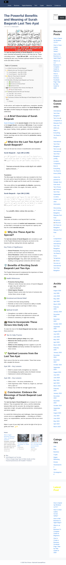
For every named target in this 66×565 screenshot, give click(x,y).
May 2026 (56, 299)
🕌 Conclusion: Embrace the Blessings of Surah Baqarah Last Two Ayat (23, 98)
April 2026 (57, 301)
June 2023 (57, 418)
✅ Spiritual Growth (14, 85)
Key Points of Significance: (15, 78)
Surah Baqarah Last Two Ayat (13, 457)
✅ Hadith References (14, 82)
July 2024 (56, 375)
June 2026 (57, 296)
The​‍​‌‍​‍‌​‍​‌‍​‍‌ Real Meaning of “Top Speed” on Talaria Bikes (23, 444)
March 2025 (57, 345)
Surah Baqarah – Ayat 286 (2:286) (17, 74)
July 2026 (56, 293)
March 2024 (57, 386)
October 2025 (58, 324)
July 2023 (56, 415)
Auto (55, 446)
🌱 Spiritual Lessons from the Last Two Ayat (17, 91)
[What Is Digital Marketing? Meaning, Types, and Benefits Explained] (10, 443)
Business (16, 5)
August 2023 (57, 413)
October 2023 (58, 405)
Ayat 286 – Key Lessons (15, 95)
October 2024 (58, 365)
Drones (56, 462)
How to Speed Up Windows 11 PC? (58, 40)
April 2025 (57, 342)
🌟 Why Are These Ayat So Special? (15, 76)
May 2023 (56, 421)
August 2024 (57, 372)
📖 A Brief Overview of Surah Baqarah (16, 68)
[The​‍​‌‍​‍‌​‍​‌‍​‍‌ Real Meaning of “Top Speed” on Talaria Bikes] (23, 438)
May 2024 (56, 380)
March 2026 (57, 304)
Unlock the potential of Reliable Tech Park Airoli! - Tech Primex (58, 182)
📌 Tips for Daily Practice (15, 89)
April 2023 (57, 424)
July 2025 (56, 334)
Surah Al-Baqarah (9, 123)
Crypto (42, 5)
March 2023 (57, 426)
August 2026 (57, 290)
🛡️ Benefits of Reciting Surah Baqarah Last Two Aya (20, 80)
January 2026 (58, 311)
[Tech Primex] (6, 2)
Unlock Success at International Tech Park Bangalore (57, 265)
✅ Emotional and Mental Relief (17, 83)
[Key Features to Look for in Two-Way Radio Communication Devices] (37, 438)
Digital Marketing (27, 5)
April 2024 (57, 383)
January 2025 (58, 352)
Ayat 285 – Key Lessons (15, 93)
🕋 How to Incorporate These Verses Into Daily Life (19, 87)
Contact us (57, 5)
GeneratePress (41, 562)
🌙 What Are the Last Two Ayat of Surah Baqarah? (19, 70)
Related (11, 101)
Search (56, 15)
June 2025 (57, 337)
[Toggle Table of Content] (39, 65)
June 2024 (57, 377)
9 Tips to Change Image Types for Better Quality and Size (20, 459)
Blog (7, 455)
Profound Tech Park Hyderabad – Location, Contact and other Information (57, 197)
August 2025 (57, 331)
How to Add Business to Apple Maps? (57, 56)
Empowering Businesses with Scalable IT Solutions (19, 460)
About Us (49, 5)
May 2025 (56, 339)
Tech (35, 5)
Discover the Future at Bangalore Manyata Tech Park (58, 227)
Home (9, 5)
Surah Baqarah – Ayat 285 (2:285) (17, 72)
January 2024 (58, 393)
